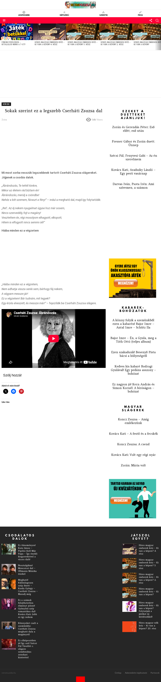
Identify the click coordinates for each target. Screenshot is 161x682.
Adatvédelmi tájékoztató (136, 673)
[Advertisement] (80, 74)
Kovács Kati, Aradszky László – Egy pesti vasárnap (133, 171)
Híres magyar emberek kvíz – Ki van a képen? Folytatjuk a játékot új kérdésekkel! (149, 609)
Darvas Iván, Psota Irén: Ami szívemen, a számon (133, 185)
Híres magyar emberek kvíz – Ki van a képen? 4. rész (49, 43)
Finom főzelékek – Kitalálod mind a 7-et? (13, 43)
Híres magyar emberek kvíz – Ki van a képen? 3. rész (82, 43)
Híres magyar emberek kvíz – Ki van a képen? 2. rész (115, 43)
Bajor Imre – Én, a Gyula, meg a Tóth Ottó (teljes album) (133, 339)
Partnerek (155, 673)
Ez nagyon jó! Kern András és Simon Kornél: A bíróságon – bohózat (133, 387)
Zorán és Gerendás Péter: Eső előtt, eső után (133, 129)
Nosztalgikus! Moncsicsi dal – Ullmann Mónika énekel (27, 569)
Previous (1, 36)
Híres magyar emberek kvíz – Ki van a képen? (149, 591)
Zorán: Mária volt (133, 465)
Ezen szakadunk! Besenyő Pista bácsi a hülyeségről (133, 354)
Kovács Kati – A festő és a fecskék (133, 433)
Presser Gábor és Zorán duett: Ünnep (133, 143)
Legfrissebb (24, 15)
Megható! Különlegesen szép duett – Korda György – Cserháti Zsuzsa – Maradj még (28, 586)
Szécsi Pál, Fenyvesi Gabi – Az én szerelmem (133, 157)
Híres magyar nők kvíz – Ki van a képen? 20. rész (148, 625)
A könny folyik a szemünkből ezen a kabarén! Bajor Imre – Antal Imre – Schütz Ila (133, 323)
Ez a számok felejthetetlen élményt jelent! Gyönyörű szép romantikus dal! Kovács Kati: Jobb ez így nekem (27, 608)
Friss (140, 15)
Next (159, 36)
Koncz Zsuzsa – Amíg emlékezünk (133, 421)
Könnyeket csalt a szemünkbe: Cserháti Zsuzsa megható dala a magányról (28, 629)
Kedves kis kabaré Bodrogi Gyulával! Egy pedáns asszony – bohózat (133, 369)
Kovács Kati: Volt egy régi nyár (133, 455)
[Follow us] (150, 20)
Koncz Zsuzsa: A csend (133, 444)
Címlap (118, 673)
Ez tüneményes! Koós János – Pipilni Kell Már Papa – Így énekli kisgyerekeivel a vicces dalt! (27, 552)
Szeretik (103, 15)
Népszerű (64, 15)
